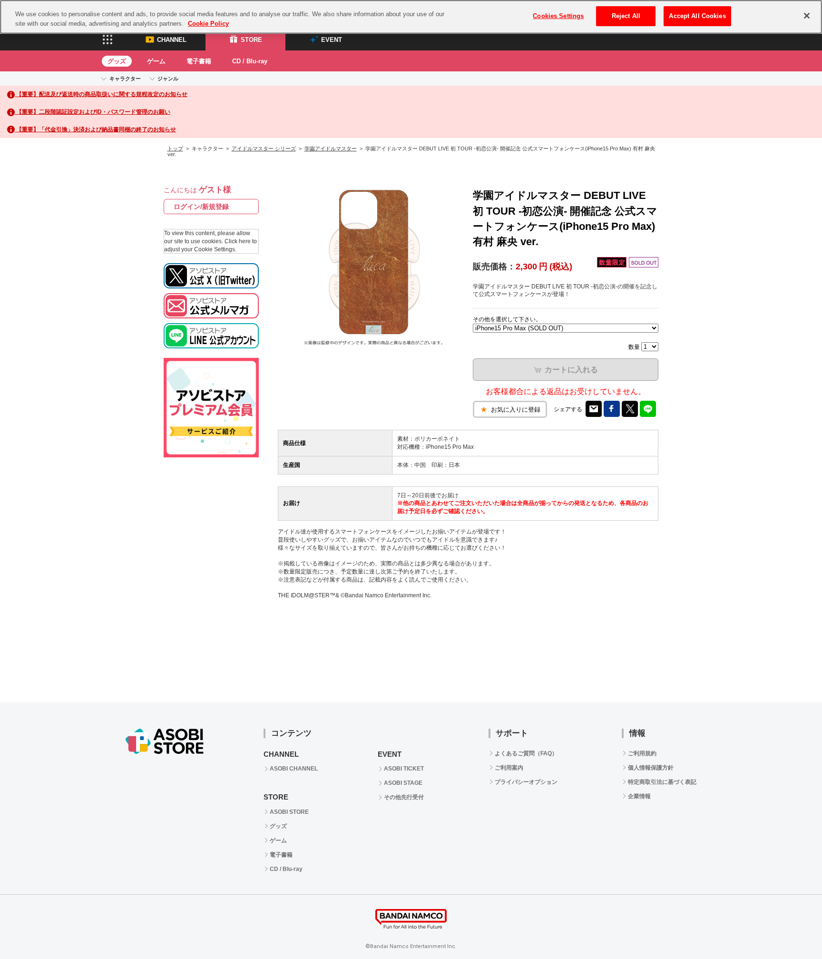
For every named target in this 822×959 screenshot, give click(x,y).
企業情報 (639, 796)
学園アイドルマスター (330, 148)
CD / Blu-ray (249, 61)
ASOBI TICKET (404, 768)
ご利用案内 (509, 767)
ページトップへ (791, 928)
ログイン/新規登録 (201, 206)
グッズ (117, 61)
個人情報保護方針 (651, 767)
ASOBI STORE (289, 812)
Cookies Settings (558, 16)
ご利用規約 (642, 753)
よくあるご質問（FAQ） (526, 753)
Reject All (626, 16)
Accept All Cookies (697, 16)
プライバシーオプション (526, 782)
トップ (175, 148)
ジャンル (167, 78)
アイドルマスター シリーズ (264, 148)
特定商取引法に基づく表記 (662, 782)
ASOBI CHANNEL (294, 768)
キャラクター (125, 78)
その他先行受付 (404, 797)
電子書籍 (198, 61)
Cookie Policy (208, 23)
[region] (411, 17)
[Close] (806, 15)
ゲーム (156, 61)
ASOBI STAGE (403, 783)
